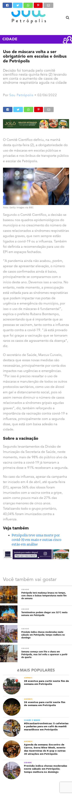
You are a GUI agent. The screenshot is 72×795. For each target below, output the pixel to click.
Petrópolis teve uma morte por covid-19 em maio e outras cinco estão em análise (36, 539)
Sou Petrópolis (21, 95)
